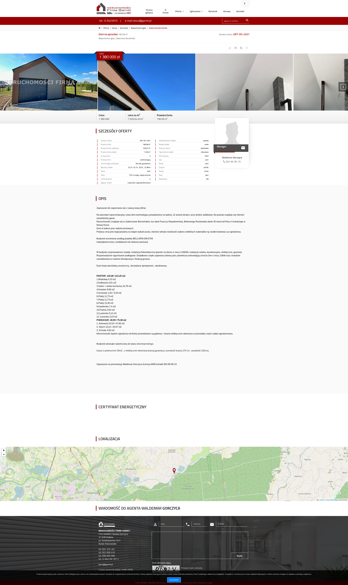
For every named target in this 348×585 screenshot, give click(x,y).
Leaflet (321, 500)
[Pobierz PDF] (241, 48)
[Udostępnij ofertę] (246, 48)
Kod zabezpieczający (161, 562)
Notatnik (213, 11)
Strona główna (149, 11)
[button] (174, 471)
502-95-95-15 (233, 161)
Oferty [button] (178, 11)
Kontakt (240, 11)
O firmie (165, 11)
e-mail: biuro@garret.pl (138, 20)
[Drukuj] (236, 48)
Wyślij (240, 555)
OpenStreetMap (332, 500)
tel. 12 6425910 (108, 20)
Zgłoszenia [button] (195, 11)
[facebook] (244, 3)
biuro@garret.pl (106, 564)
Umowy (226, 11)
